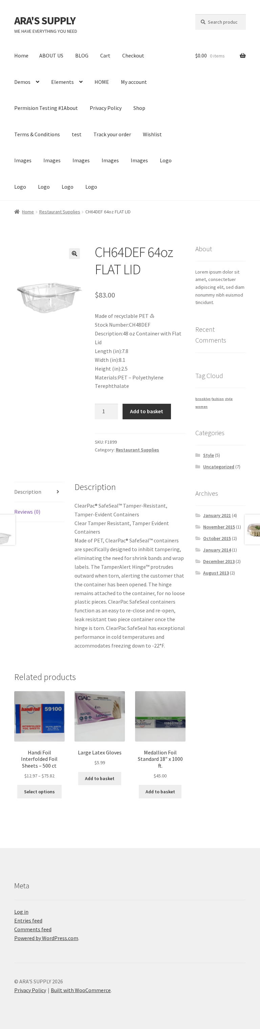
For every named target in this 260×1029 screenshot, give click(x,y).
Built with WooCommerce (81, 990)
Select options (39, 792)
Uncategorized (218, 467)
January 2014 (217, 550)
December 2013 (219, 561)
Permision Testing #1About (46, 107)
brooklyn (203, 399)
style (229, 399)
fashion (218, 399)
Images (22, 160)
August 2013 (216, 573)
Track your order (112, 134)
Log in (21, 911)
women (201, 406)
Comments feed (32, 929)
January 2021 (217, 515)
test (77, 134)
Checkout (133, 55)
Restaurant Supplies (59, 212)
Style (208, 455)
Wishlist (152, 134)
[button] (74, 253)
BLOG (81, 55)
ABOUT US (51, 55)
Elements (62, 81)
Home (21, 55)
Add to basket (146, 411)
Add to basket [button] (99, 778)
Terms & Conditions (37, 134)
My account (134, 81)
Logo (166, 160)
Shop (139, 107)
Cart (105, 55)
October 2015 (217, 538)
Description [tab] (27, 491)
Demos (22, 81)
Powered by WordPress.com (46, 938)
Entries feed (28, 920)
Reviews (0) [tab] (27, 511)
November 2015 (219, 527)
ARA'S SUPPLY (44, 20)
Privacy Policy (106, 107)
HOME (101, 81)
